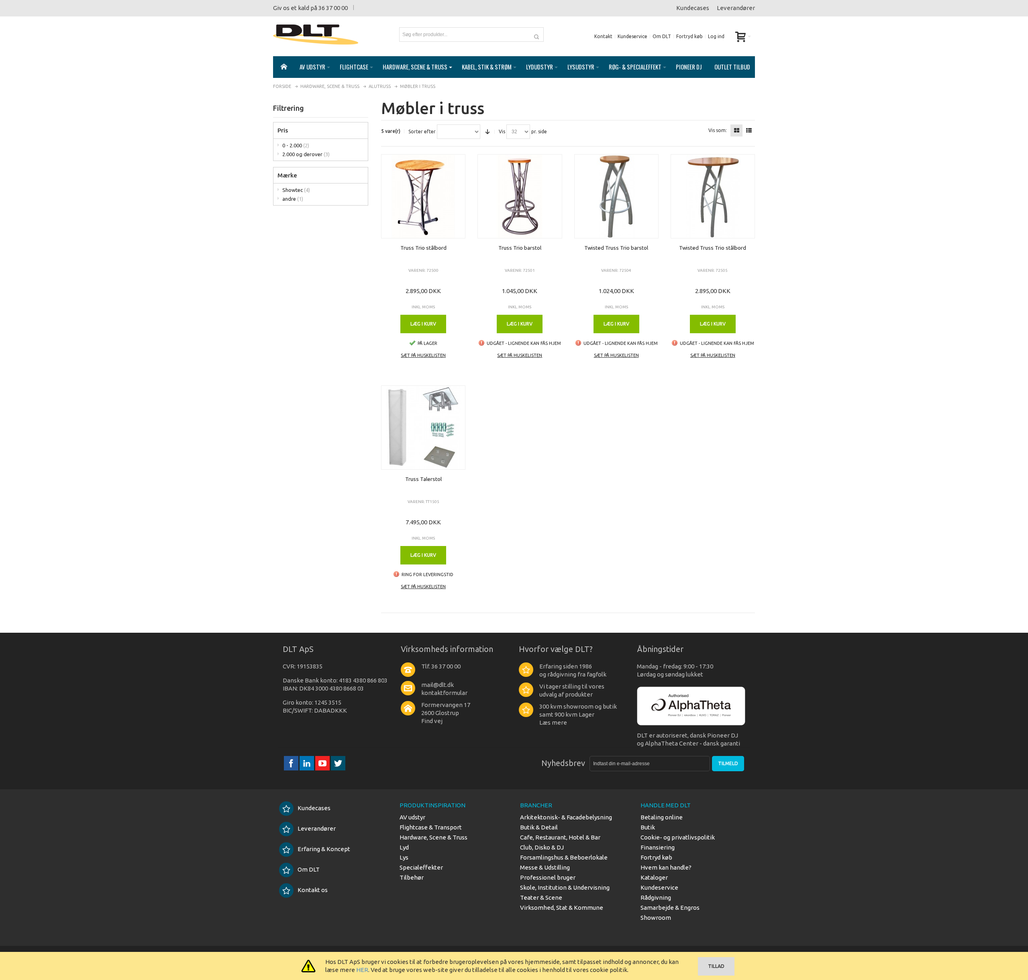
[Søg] (536, 34)
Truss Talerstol (423, 479)
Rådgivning (655, 897)
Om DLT (662, 36)
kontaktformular (444, 692)
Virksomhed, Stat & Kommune (561, 907)
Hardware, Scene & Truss (433, 837)
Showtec (296, 190)
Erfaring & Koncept (324, 849)
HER (362, 969)
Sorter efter (422, 131)
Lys (404, 857)
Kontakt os (313, 889)
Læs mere (553, 722)
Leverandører (736, 7)
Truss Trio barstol (519, 247)
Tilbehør (412, 877)
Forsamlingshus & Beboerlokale (564, 857)
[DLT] (315, 34)
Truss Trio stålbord (423, 247)
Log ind (716, 36)
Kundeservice (632, 36)
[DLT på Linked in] (307, 763)
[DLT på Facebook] (292, 763)
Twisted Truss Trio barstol (616, 247)
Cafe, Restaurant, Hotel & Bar (560, 837)
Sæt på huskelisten (423, 355)
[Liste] (749, 130)
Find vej (432, 720)
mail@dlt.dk (437, 684)
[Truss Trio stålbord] (423, 196)
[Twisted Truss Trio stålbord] (713, 196)
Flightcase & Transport (431, 827)
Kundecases (692, 7)
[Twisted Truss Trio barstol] (616, 196)
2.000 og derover (306, 154)
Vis (502, 131)
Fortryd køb (689, 36)
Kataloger (654, 877)
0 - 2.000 (295, 145)
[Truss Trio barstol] (519, 196)
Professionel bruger (547, 877)
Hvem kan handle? (665, 867)
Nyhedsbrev (563, 763)
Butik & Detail (539, 827)
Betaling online (661, 817)
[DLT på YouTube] (323, 763)
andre (292, 199)
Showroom (655, 917)
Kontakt (603, 36)
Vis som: (717, 130)
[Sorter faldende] (487, 132)
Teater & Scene (541, 897)
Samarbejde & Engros (670, 907)
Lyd (404, 847)
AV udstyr (412, 817)
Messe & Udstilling (545, 867)
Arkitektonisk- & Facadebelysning (566, 817)
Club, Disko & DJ (542, 847)
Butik (647, 827)
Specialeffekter (421, 867)
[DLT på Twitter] (338, 763)
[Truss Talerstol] (423, 427)
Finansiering (657, 847)
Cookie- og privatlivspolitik (677, 837)
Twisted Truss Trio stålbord (712, 247)
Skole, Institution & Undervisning (565, 887)
